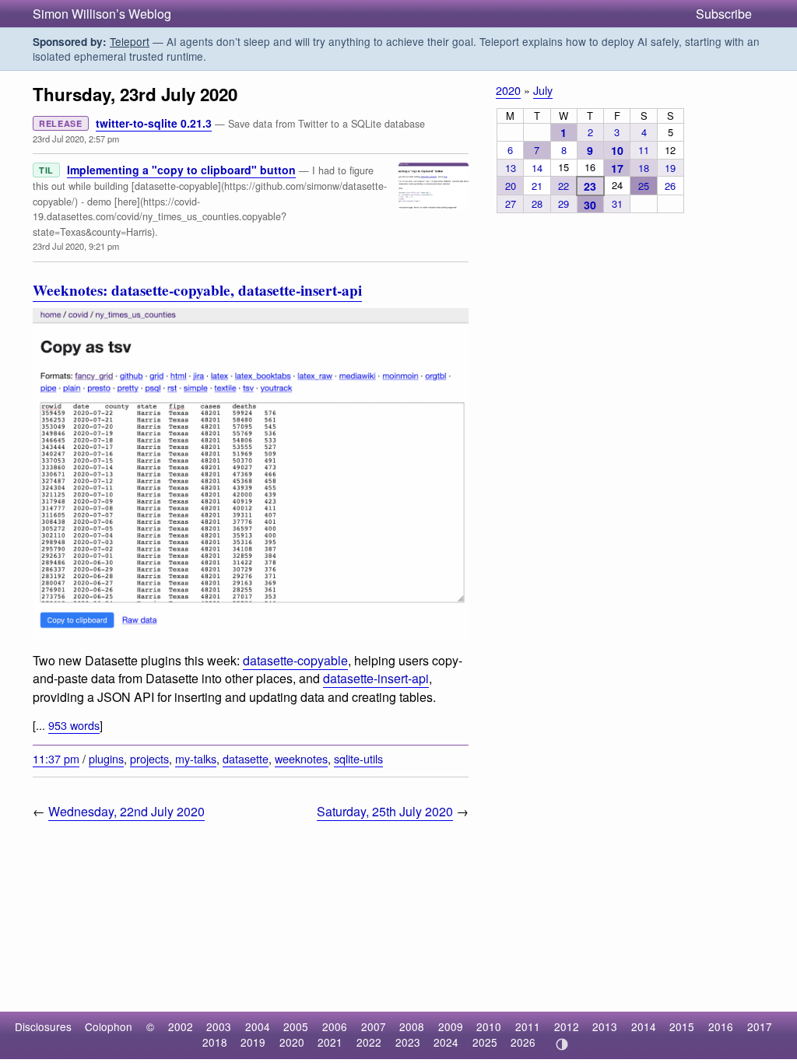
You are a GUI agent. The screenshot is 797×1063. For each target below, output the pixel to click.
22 (563, 185)
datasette (246, 758)
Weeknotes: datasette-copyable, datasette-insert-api (197, 290)
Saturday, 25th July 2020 (385, 811)
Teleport (129, 41)
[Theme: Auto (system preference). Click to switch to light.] (561, 1044)
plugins (106, 758)
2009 (450, 1026)
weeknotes (301, 758)
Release (61, 123)
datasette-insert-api (376, 678)
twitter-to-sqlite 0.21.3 (154, 123)
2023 (407, 1042)
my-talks (195, 758)
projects (149, 758)
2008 (411, 1026)
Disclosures (43, 1026)
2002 (180, 1026)
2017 (759, 1026)
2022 (368, 1042)
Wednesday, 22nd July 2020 (126, 811)
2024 (446, 1042)
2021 (330, 1042)
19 (670, 167)
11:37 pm (56, 758)
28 (537, 203)
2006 (334, 1026)
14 (537, 167)
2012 (566, 1026)
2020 (508, 90)
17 (617, 168)
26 (670, 185)
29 (563, 203)
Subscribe (724, 14)
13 (510, 167)
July (543, 90)
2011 (527, 1026)
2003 (218, 1026)
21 (537, 185)
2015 (681, 1026)
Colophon (108, 1026)
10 (617, 150)
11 (643, 149)
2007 (373, 1026)
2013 (604, 1026)
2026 (523, 1042)
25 (643, 185)
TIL (46, 170)
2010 (488, 1026)
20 (510, 185)
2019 (253, 1042)
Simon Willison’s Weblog (102, 14)
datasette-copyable (295, 660)
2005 (295, 1026)
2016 (720, 1026)
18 (643, 167)
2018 (214, 1042)
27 (510, 203)
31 (617, 203)
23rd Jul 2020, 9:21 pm (76, 246)
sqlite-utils (358, 758)
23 (590, 186)
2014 (643, 1026)
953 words (74, 725)
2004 (257, 1026)
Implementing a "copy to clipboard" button (181, 169)
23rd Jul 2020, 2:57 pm (76, 138)
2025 (484, 1042)
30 (590, 204)
